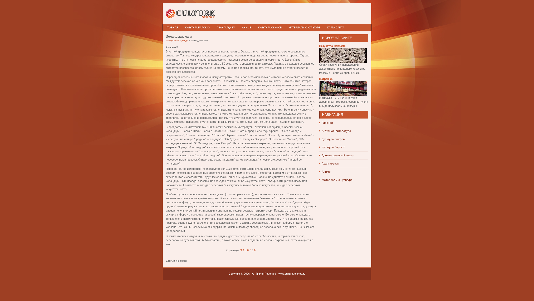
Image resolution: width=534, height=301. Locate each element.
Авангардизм (226, 27)
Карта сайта (335, 27)
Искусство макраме (332, 45)
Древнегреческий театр (338, 155)
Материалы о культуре (304, 27)
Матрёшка (325, 78)
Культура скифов (270, 27)
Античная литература (336, 131)
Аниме (246, 27)
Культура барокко (197, 27)
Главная (172, 27)
